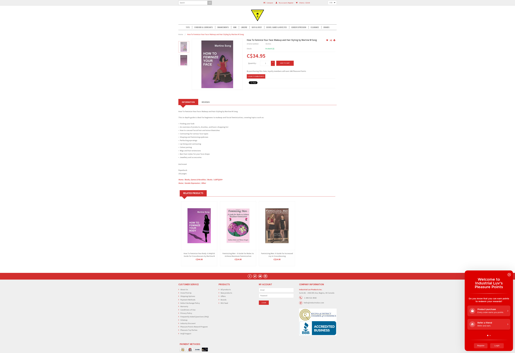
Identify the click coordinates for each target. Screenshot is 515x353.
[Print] (334, 40)
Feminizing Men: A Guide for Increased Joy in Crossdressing (277, 254)
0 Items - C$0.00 (304, 3)
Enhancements (223, 27)
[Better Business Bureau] (318, 328)
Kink (234, 27)
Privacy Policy (186, 313)
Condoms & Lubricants (203, 27)
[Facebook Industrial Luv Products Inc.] (250, 276)
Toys (188, 27)
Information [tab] (188, 102)
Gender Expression (298, 27)
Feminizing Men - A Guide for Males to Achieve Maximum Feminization (238, 254)
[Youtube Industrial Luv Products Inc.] (260, 276)
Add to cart (285, 63)
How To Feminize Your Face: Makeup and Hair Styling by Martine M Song (215, 34)
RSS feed (224, 303)
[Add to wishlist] (327, 40)
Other (203, 183)
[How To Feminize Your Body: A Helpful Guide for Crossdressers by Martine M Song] (199, 225)
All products (226, 289)
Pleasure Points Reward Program (194, 326)
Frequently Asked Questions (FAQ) (194, 316)
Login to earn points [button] (256, 76)
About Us (184, 289)
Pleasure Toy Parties (188, 330)
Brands (326, 27)
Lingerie (244, 27)
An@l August (185, 333)
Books (209, 179)
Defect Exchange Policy (190, 303)
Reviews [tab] (206, 102)
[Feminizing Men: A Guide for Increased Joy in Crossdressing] (277, 225)
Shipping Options (187, 296)
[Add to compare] (331, 40)
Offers (223, 296)
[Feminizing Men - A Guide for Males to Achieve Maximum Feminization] (238, 225)
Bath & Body (257, 27)
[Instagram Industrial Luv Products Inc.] (265, 276)
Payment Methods (187, 300)
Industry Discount (188, 323)
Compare (269, 3)
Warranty (184, 306)
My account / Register (286, 3)
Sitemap (183, 320)
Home (180, 34)
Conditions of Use (187, 310)
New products (226, 293)
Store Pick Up (186, 293)
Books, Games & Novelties (276, 27)
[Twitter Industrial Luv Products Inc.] (255, 276)
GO (210, 3)
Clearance (315, 27)
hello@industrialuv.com (314, 302)
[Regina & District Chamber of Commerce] (318, 315)
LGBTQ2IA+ (218, 179)
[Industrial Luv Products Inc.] (257, 15)
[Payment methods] (183, 350)
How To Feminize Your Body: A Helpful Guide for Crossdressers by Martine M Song (199, 254)
